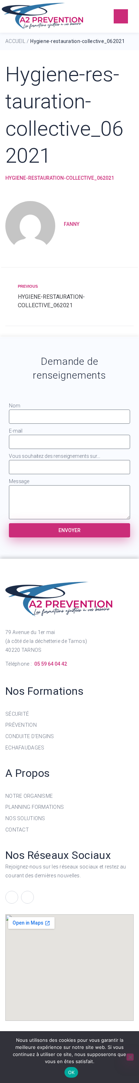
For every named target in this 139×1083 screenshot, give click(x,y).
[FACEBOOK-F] (11, 897)
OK (71, 1072)
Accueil (15, 41)
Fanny (71, 224)
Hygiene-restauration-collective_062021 (59, 178)
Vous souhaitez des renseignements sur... (54, 456)
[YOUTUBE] (27, 897)
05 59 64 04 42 (50, 664)
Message (19, 481)
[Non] (130, 1057)
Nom (14, 405)
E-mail (15, 431)
